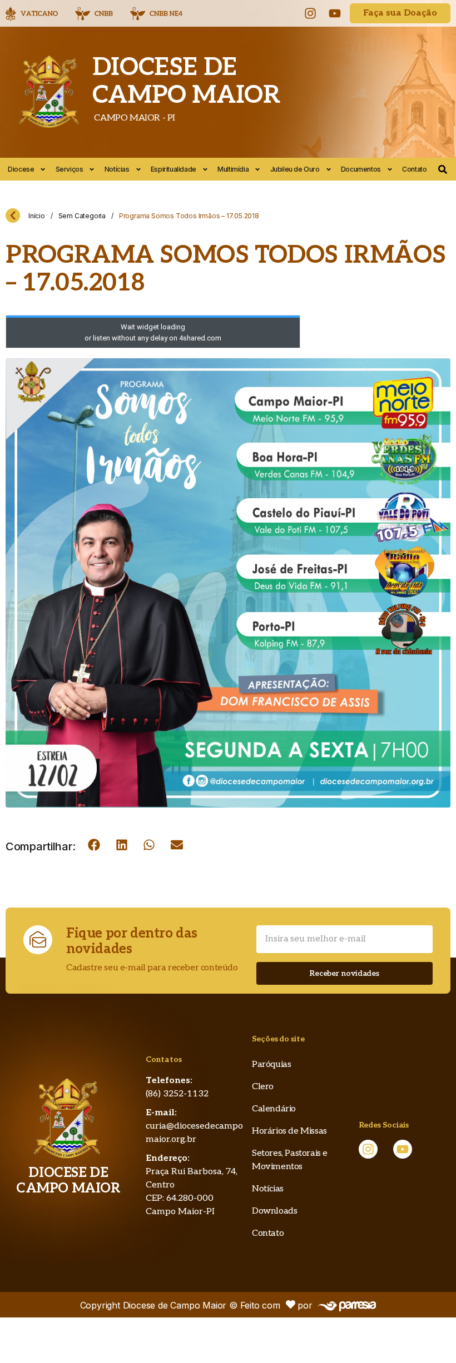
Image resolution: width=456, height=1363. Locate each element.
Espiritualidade (173, 169)
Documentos (361, 169)
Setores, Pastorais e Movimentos (290, 1160)
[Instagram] (310, 13)
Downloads (274, 1211)
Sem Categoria (82, 216)
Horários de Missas (289, 1131)
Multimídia (233, 169)
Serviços (69, 169)
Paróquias (271, 1064)
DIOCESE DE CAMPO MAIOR (186, 81)
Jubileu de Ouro (295, 169)
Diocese (21, 169)
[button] (94, 844)
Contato (414, 169)
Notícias (117, 169)
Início (36, 216)
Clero (263, 1086)
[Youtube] (335, 13)
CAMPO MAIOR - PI (133, 118)
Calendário (274, 1109)
